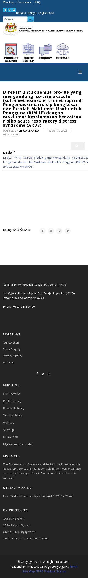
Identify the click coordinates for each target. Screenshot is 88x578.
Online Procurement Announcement (25, 538)
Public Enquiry (11, 349)
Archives (8, 362)
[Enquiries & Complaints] (45, 53)
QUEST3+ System (13, 518)
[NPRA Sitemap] (63, 53)
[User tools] (78, 146)
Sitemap (8, 430)
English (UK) (46, 13)
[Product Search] (11, 53)
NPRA (73, 567)
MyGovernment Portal (18, 444)
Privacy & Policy (12, 356)
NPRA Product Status (51, 571)
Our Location (11, 342)
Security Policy (12, 415)
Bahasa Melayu (26, 13)
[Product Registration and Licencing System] (28, 53)
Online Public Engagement (19, 532)
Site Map (28, 571)
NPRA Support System (16, 525)
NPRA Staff (10, 437)
